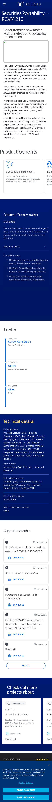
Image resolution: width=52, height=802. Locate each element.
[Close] (48, 765)
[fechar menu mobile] (4, 4)
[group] (21, 721)
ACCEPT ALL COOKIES (26, 797)
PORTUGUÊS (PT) (11, 759)
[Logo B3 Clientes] (21, 4)
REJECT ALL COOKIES (26, 790)
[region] (26, 781)
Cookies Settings (26, 783)
